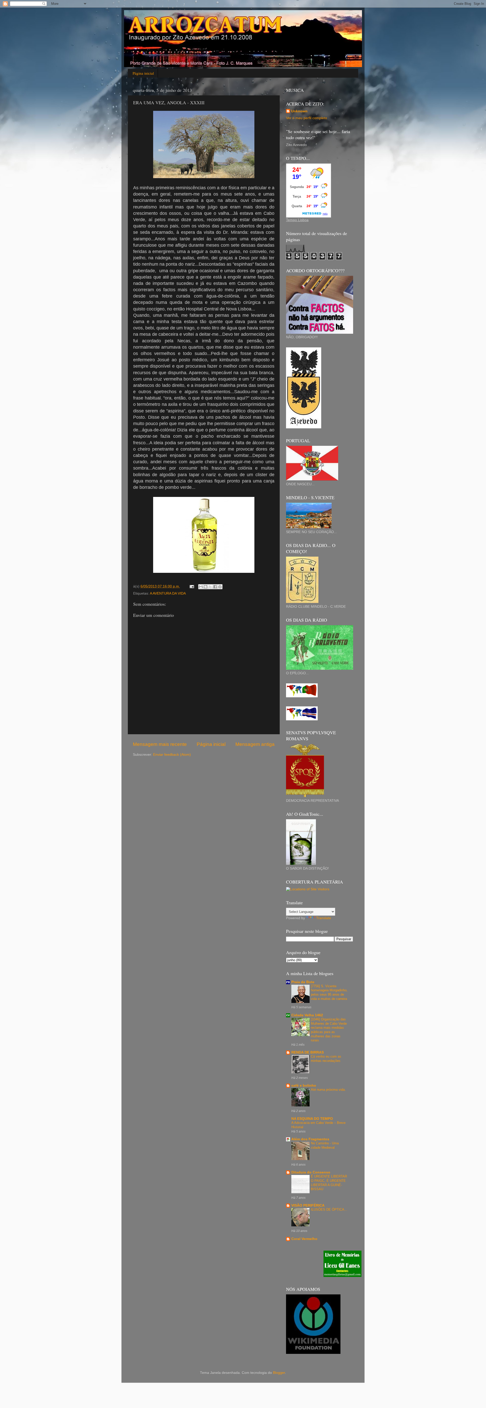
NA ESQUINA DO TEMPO (312, 1119)
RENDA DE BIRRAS (307, 1052)
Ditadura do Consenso (310, 1172)
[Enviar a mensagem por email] (200, 586)
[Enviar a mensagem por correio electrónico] (191, 586)
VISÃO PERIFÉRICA (308, 1205)
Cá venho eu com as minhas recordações (326, 1059)
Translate (323, 918)
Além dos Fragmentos (310, 1139)
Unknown (299, 111)
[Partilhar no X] (210, 586)
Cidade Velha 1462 (307, 1015)
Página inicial (143, 73)
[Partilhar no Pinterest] (219, 586)
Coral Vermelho (304, 1239)
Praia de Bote (302, 982)
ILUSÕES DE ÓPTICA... (329, 1209)
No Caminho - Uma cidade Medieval (325, 1145)
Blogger (279, 1373)
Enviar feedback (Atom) (172, 754)
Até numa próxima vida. (328, 1089)
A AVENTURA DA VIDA (168, 593)
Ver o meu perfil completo (306, 118)
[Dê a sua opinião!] (205, 586)
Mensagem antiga (255, 744)
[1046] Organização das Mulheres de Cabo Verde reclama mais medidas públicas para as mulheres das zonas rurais (329, 1029)
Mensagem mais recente (160, 744)
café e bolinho (303, 1085)
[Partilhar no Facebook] (215, 586)
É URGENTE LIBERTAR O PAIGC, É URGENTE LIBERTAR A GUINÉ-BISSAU (329, 1182)
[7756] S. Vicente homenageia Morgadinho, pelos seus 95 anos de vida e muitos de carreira (329, 992)
